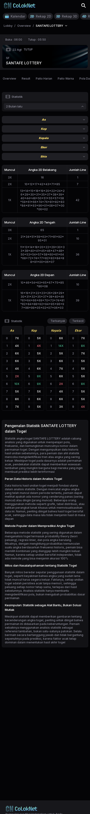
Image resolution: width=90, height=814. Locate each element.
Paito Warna (66, 78)
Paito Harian (44, 78)
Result (26, 78)
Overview (9, 78)
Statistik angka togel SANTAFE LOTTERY (33, 438)
